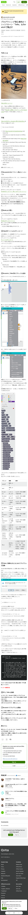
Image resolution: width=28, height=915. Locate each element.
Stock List (8, 5)
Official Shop (19, 891)
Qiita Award (18, 875)
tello (2, 32)
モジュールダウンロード (7, 239)
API (17, 880)
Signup (24, 2)
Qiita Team (18, 886)
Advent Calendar (20, 871)
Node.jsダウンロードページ (8, 220)
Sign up (10, 908)
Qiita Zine (18, 888)
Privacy (2, 869)
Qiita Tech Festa (19, 873)
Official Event (21, 5)
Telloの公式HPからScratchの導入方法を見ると (13, 121)
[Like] (2, 739)
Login (18, 2)
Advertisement (4, 880)
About (2, 864)
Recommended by (11, 775)
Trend (3, 5)
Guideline (3, 871)
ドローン (23, 30)
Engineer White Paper (21, 878)
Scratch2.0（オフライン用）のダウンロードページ (13, 191)
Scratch (7, 30)
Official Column (19, 869)
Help (2, 878)
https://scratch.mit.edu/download (13, 131)
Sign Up (17, 834)
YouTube (3, 895)
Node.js (3, 30)
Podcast (3, 897)
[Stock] (6, 739)
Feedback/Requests (5, 875)
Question (14, 5)
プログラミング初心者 (15, 30)
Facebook (3, 893)
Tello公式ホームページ (6, 103)
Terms (2, 866)
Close (16, 908)
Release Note (19, 864)
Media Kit (3, 873)
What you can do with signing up (10, 758)
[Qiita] (3, 2)
